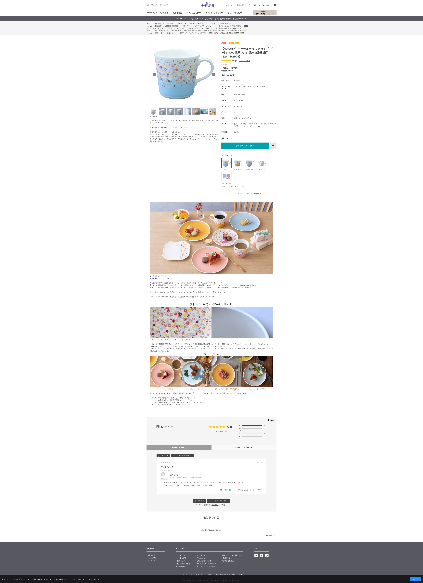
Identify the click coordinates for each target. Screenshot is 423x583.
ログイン (229, 5)
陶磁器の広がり (228, 558)
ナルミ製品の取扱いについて (206, 566)
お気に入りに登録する (273, 146)
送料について (201, 558)
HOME (241, 575)
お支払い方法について (204, 561)
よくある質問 (181, 558)
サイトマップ (201, 555)
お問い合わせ (181, 561)
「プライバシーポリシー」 (81, 579)
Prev (154, 74)
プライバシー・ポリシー (205, 575)
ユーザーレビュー (179, 447)
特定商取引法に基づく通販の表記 (226, 575)
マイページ (151, 561)
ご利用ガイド (255, 5)
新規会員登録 (241, 5)
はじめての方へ (182, 555)
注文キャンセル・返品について (207, 564)
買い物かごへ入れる (245, 145)
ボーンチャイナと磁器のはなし (233, 555)
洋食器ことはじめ (229, 561)
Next (213, 74)
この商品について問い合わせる (249, 193)
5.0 (229, 426)
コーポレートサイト (189, 575)
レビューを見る (244, 61)
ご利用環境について (183, 566)
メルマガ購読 (152, 558)
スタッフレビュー (244, 447)
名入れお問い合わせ (183, 564)
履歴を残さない (271, 535)
